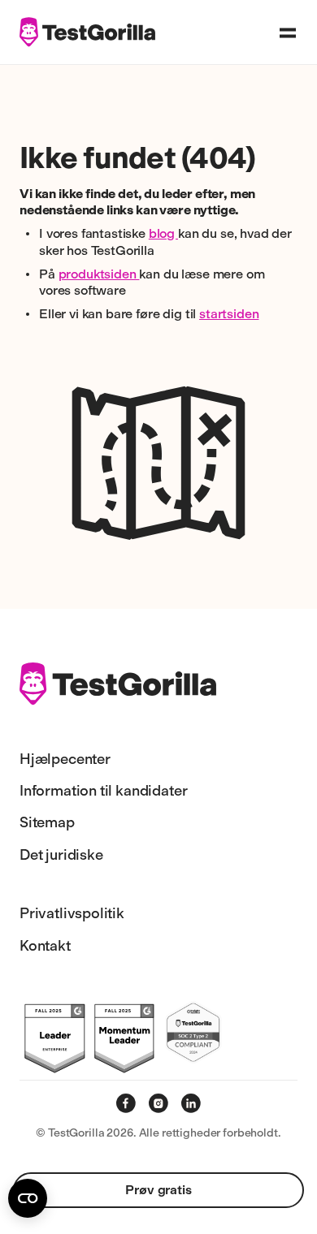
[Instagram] (158, 1103)
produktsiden (99, 274)
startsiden (228, 313)
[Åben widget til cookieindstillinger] (27, 1198)
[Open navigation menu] (287, 32)
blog (163, 233)
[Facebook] (126, 1103)
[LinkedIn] (191, 1103)
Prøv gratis (158, 1189)
